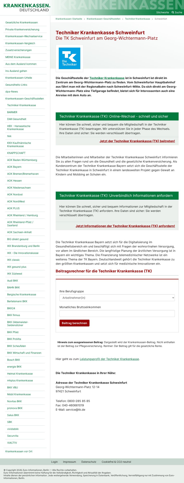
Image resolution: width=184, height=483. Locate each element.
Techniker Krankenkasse (107, 78)
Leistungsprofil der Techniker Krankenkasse (109, 359)
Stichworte (162, 12)
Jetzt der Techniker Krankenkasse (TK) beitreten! (137, 141)
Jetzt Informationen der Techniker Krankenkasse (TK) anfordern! (125, 226)
